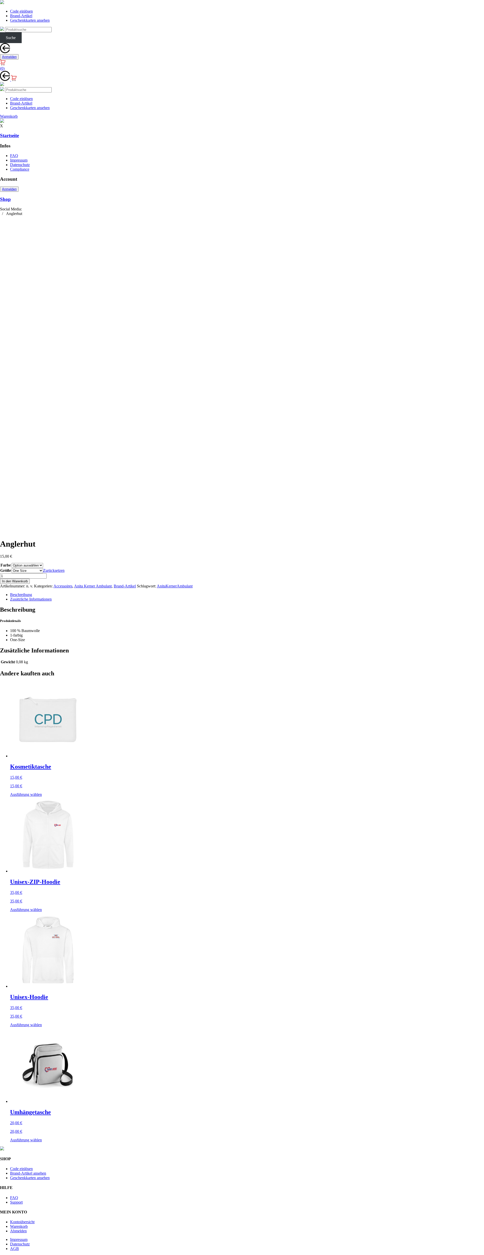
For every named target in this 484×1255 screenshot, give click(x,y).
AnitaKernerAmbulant (175, 586)
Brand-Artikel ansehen (28, 1173)
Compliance (19, 169)
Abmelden (18, 1231)
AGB (14, 1248)
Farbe (6, 565)
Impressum (18, 160)
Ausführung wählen (26, 794)
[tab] (247, 594)
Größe (5, 570)
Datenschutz (20, 165)
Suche (11, 38)
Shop (5, 199)
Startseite (9, 135)
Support (16, 1202)
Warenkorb (19, 1226)
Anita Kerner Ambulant (93, 586)
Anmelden (9, 57)
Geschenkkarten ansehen (30, 20)
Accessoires (62, 586)
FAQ (14, 155)
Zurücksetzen (54, 570)
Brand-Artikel (21, 16)
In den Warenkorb (15, 581)
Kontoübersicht (22, 1222)
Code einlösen (21, 11)
